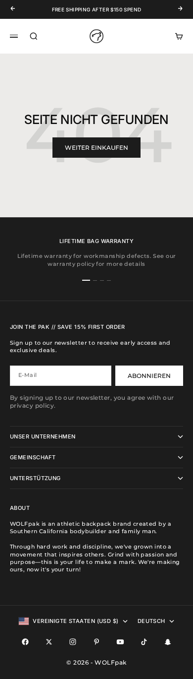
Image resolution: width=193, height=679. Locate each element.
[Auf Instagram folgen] (73, 642)
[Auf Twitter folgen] (49, 642)
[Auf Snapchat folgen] (168, 642)
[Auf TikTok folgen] (144, 642)
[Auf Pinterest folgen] (96, 642)
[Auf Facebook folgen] (25, 642)
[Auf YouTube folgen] (120, 642)
